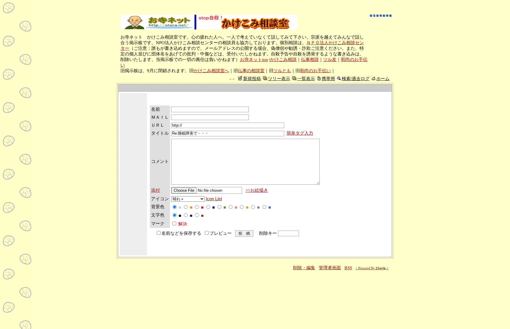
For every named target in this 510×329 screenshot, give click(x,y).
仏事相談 (310, 59)
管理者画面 (330, 267)
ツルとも (282, 70)
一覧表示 (306, 78)
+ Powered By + (372, 268)
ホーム (383, 78)
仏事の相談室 (251, 70)
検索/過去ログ (356, 78)
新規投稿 (252, 78)
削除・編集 (304, 267)
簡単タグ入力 (300, 133)
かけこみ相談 (283, 59)
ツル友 (329, 59)
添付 (155, 190)
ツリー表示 (279, 78)
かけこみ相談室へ (211, 70)
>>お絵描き (257, 190)
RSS (348, 267)
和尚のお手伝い (315, 70)
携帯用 (328, 78)
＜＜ (232, 79)
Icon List (214, 198)
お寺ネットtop (254, 59)
